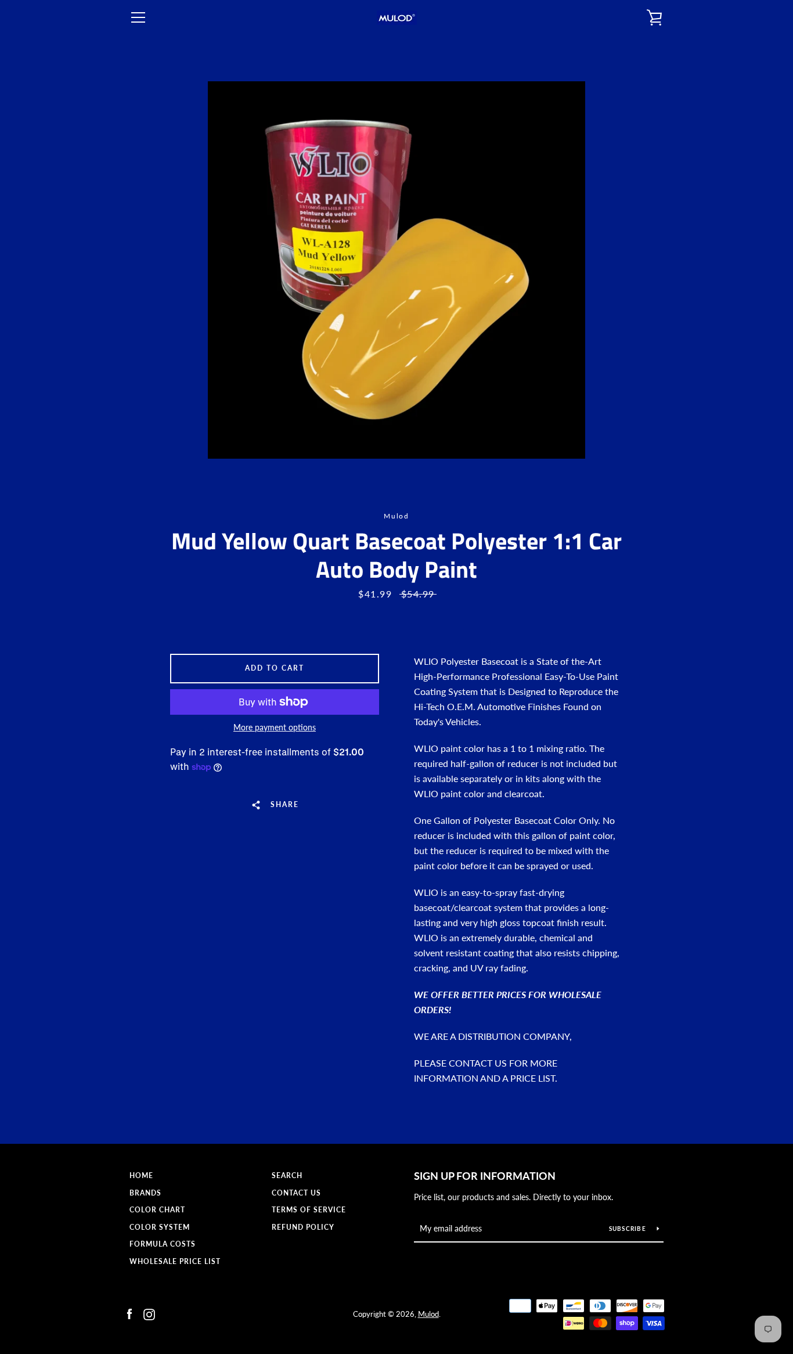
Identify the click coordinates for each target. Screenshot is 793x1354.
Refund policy (303, 1227)
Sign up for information (485, 1175)
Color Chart (157, 1209)
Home (141, 1175)
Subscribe (628, 1228)
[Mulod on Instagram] (149, 1313)
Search (287, 1175)
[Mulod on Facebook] (129, 1313)
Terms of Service (309, 1209)
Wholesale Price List (175, 1261)
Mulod (428, 1314)
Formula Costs (162, 1244)
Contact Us (296, 1193)
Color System (159, 1227)
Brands (145, 1193)
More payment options (274, 727)
